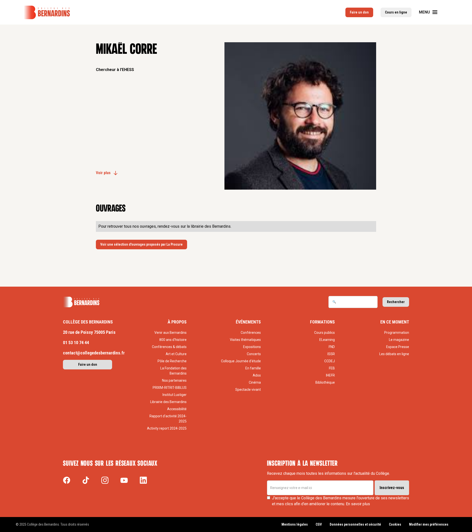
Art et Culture (176, 354)
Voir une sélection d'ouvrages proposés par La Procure (141, 244)
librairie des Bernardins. (211, 226)
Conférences (251, 333)
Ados (257, 375)
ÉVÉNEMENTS (248, 321)
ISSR (331, 354)
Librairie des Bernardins (168, 402)
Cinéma (255, 382)
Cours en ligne (396, 12)
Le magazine (399, 340)
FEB (332, 368)
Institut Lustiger (174, 395)
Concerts (254, 354)
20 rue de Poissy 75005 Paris (89, 332)
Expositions (252, 347)
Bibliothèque (325, 382)
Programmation (396, 333)
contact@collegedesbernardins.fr (94, 352)
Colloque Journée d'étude (241, 361)
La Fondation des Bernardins (173, 370)
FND (332, 347)
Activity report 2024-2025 (167, 428)
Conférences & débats (169, 347)
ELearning (327, 340)
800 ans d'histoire (173, 340)
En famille (253, 368)
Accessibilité (177, 409)
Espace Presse (397, 347)
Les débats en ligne (394, 354)
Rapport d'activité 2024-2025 (168, 418)
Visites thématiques (245, 340)
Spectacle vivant (248, 390)
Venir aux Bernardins (170, 333)
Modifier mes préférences (428, 524)
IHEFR (330, 375)
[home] (47, 12)
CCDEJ (329, 361)
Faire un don (359, 12)
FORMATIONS (322, 321)
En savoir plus (358, 504)
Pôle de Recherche (172, 361)
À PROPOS (177, 321)
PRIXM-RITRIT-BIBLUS (170, 388)
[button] (431, 12)
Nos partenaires (174, 380)
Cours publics (324, 333)
